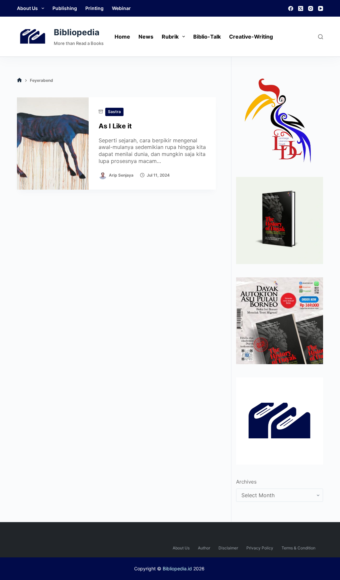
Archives (246, 482)
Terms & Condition (298, 547)
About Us (27, 8)
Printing (94, 8)
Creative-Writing (251, 36)
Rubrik (170, 36)
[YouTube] (320, 8)
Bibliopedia (77, 32)
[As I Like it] (53, 143)
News (145, 36)
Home (122, 36)
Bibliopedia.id (177, 568)
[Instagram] (310, 8)
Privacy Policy (259, 547)
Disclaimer (228, 547)
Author (204, 547)
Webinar (121, 8)
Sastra (114, 111)
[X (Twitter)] (300, 8)
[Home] (19, 80)
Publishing (64, 8)
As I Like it (115, 126)
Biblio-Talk (207, 36)
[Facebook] (290, 8)
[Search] (320, 36)
